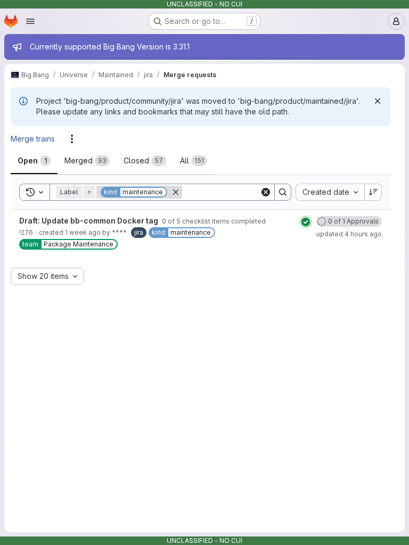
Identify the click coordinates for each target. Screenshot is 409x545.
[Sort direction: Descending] (373, 192)
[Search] (282, 192)
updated (349, 234)
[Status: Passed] (305, 222)
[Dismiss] (377, 101)
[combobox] (330, 192)
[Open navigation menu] (30, 21)
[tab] (34, 160)
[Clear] (265, 192)
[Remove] (175, 192)
